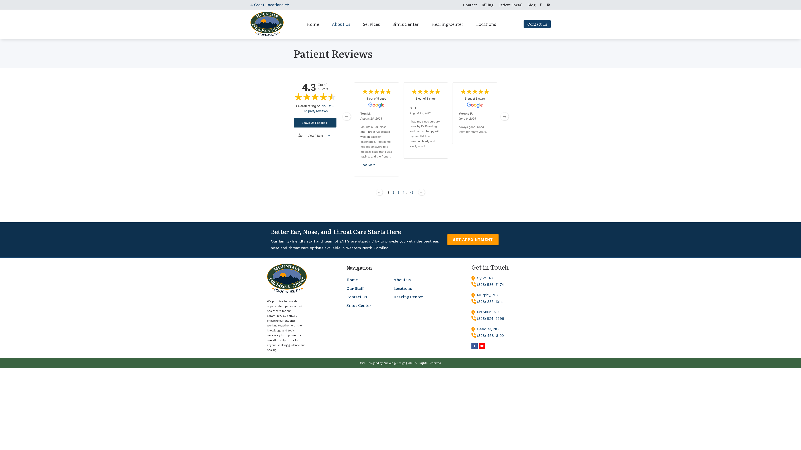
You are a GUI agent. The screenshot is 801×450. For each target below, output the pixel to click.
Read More (367, 164)
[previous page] (347, 116)
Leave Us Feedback (315, 122)
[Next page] (421, 192)
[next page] (505, 116)
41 (411, 192)
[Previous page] (379, 192)
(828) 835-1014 (490, 301)
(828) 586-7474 (490, 284)
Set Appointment (473, 239)
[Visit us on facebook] (540, 4)
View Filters (315, 135)
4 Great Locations (266, 4)
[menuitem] (470, 5)
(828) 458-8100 (490, 335)
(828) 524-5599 (490, 318)
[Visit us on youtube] (548, 4)
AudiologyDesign (394, 363)
